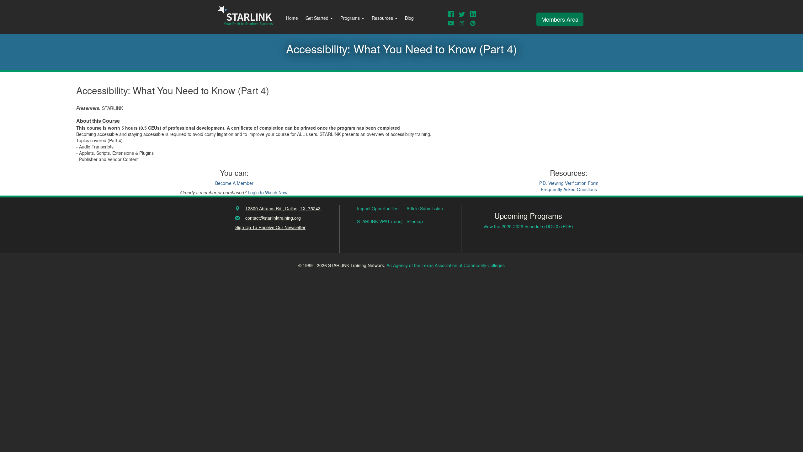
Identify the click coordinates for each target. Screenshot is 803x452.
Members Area (559, 19)
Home (292, 18)
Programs (350, 18)
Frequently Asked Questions (569, 189)
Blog (409, 18)
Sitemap (415, 221)
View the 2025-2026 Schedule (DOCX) (522, 226)
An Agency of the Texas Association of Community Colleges (445, 265)
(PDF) (567, 226)
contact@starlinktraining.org (273, 218)
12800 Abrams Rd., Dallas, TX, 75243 (283, 208)
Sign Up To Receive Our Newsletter (270, 227)
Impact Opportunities (377, 208)
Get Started (318, 18)
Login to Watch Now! (268, 192)
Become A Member (234, 183)
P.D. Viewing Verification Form (568, 183)
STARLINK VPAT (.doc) (380, 221)
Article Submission (425, 208)
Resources (383, 18)
